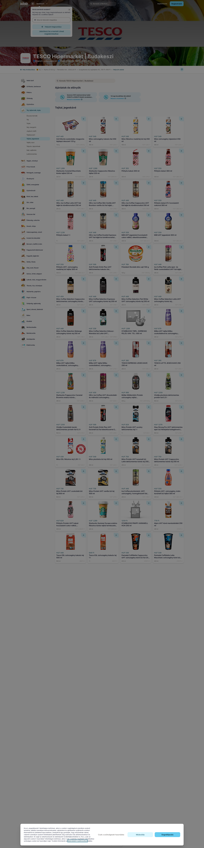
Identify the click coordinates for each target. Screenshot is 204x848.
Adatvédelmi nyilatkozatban (77, 841)
